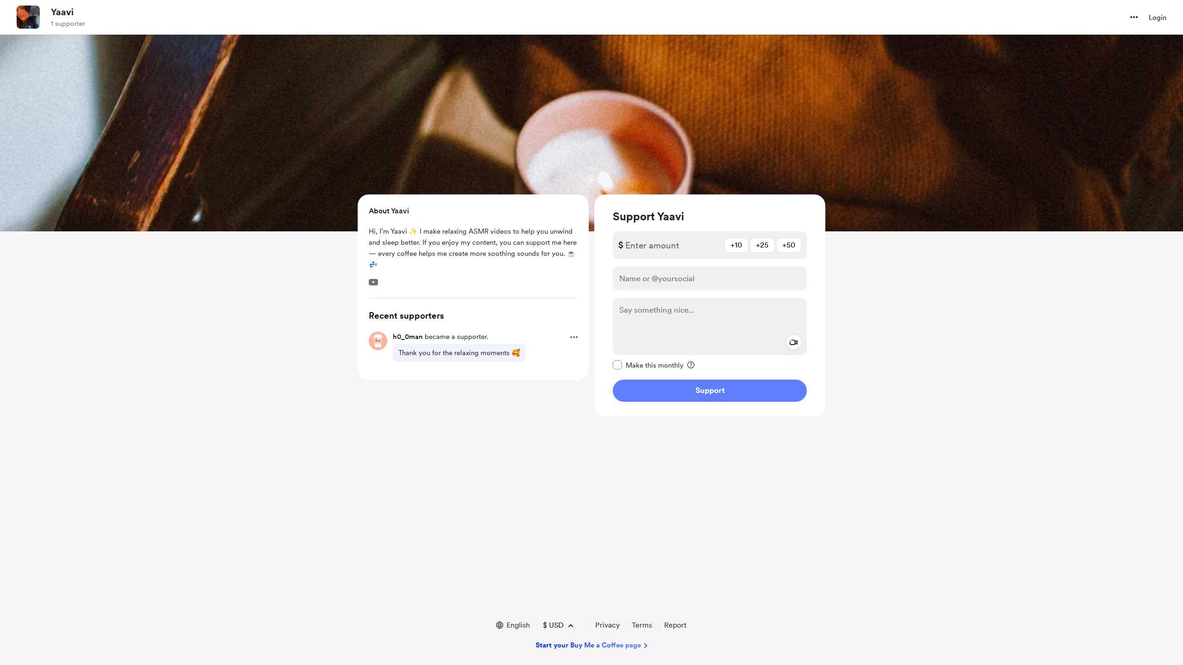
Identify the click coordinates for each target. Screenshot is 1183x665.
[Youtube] (373, 282)
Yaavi (62, 12)
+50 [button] (788, 245)
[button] (1134, 17)
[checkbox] (648, 365)
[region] (709, 305)
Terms (642, 625)
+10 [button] (736, 245)
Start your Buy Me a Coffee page (588, 645)
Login (1157, 17)
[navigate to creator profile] (28, 17)
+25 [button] (762, 245)
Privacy (607, 625)
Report (675, 625)
